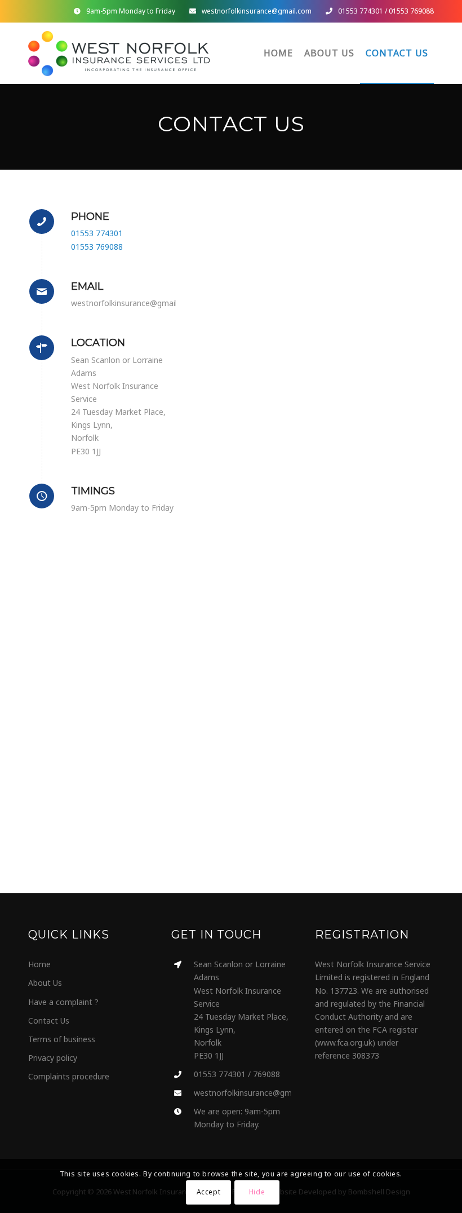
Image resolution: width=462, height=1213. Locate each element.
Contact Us (48, 1020)
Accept (209, 1192)
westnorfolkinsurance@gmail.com (257, 11)
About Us (45, 982)
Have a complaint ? (63, 1002)
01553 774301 (360, 11)
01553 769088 (411, 11)
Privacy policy (52, 1057)
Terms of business (61, 1039)
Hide (257, 1192)
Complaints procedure (68, 1076)
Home (39, 964)
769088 (266, 1074)
